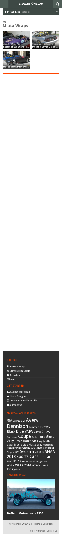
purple (34, 448)
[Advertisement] (31, 211)
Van (23, 462)
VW (45, 461)
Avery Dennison (22, 423)
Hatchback (30, 441)
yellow (17, 469)
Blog (12, 379)
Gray (10, 441)
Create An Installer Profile (23, 400)
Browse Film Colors (19, 370)
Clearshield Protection (42, 44)
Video (28, 462)
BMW (28, 431)
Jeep (41, 441)
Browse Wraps (17, 366)
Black (11, 432)
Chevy (46, 432)
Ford (42, 437)
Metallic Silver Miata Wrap (46, 46)
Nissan (10, 447)
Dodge (35, 437)
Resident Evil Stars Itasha (17, 46)
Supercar (43, 457)
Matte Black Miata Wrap (16, 66)
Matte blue (21, 444)
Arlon (16, 421)
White (10, 465)
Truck (16, 461)
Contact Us (15, 404)
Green (18, 441)
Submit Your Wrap (20, 391)
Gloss (50, 437)
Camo (37, 431)
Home (32, 530)
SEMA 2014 (38, 452)
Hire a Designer (17, 396)
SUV (9, 461)
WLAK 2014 (23, 465)
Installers (14, 375)
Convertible (12, 437)
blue (20, 431)
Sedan (25, 451)
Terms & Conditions (43, 524)
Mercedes (48, 444)
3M (10, 420)
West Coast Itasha (11, 44)
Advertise (40, 530)
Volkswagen (37, 461)
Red (16, 452)
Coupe (24, 436)
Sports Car (26, 456)
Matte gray (35, 444)
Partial (17, 448)
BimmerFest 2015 (39, 427)
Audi (22, 421)
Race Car (42, 447)
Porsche (25, 447)
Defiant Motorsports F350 (25, 513)
